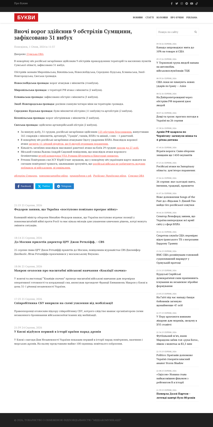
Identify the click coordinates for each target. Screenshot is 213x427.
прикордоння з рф (80, 175)
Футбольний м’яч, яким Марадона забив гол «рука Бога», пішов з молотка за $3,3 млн (177, 340)
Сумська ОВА (136, 175)
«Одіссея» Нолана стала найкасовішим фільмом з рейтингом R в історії (172, 378)
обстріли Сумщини (25, 175)
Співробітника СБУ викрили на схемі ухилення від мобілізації (63, 303)
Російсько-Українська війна (109, 175)
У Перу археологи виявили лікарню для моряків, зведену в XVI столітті (176, 320)
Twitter (46, 186)
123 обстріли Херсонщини (114, 132)
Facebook (25, 186)
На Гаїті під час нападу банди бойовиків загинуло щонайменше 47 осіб (175, 301)
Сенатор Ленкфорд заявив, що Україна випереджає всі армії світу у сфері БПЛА (175, 220)
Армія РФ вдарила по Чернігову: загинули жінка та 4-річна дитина (176, 136)
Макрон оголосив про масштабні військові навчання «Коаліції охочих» (70, 270)
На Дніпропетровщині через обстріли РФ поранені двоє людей (174, 101)
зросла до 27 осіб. (127, 148)
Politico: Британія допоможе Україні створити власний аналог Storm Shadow (174, 359)
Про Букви (21, 3)
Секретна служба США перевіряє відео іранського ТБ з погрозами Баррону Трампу (177, 239)
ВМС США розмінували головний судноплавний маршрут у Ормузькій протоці (177, 259)
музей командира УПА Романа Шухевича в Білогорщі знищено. (78, 156)
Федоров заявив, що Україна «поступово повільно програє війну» (66, 209)
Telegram (66, 186)
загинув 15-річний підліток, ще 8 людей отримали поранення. (68, 144)
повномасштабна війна (53, 175)
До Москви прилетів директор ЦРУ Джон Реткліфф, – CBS (59, 242)
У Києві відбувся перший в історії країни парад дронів (57, 331)
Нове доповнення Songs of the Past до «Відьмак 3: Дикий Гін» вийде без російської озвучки (176, 201)
